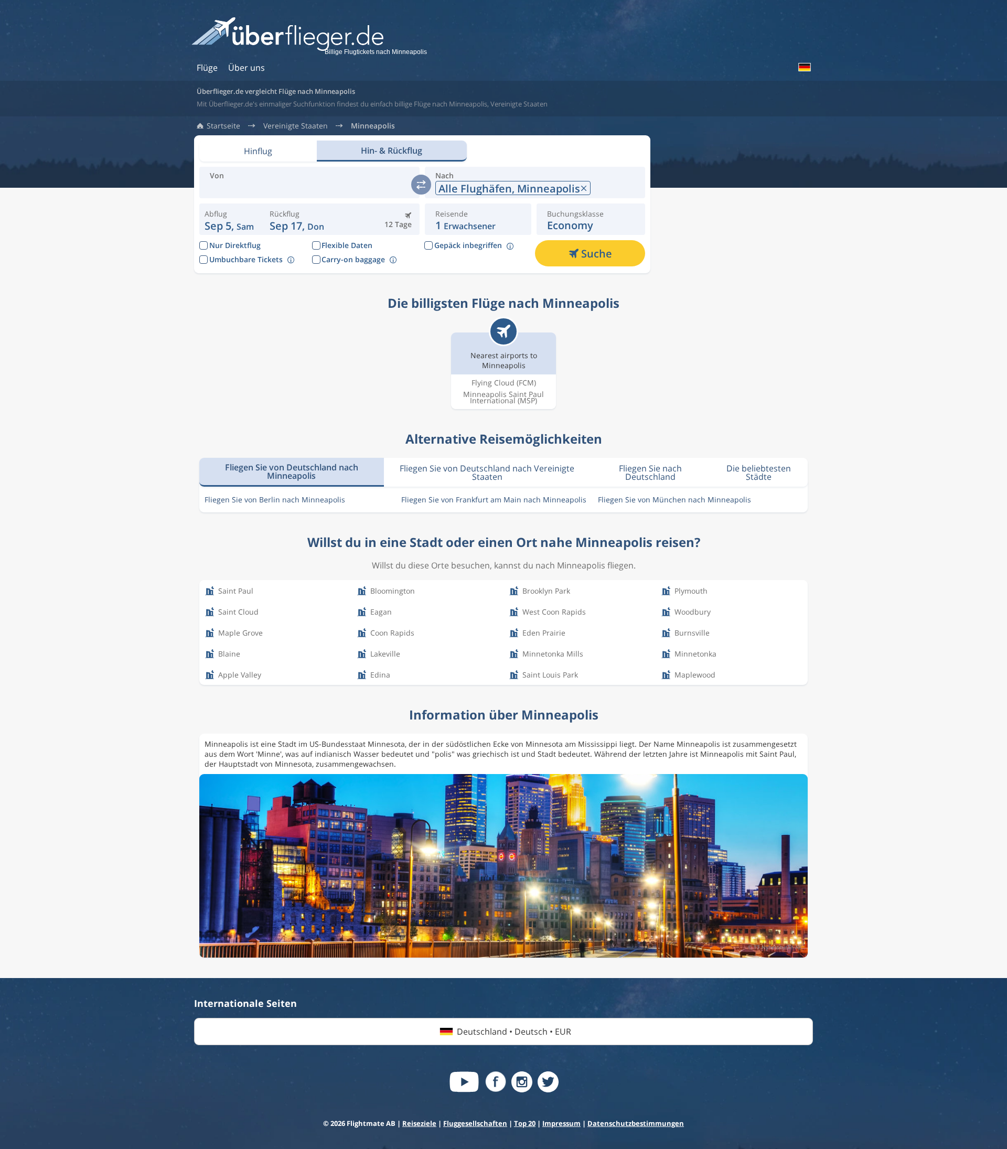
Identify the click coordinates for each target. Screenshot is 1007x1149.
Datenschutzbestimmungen (635, 1123)
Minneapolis (373, 126)
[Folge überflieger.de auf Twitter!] (548, 1081)
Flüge (207, 67)
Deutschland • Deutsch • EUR (514, 1031)
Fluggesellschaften (475, 1123)
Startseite (223, 126)
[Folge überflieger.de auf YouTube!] (464, 1082)
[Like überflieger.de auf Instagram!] (521, 1081)
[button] (296, 219)
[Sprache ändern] (804, 67)
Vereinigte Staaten (295, 126)
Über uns (246, 67)
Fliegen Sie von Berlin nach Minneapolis (275, 499)
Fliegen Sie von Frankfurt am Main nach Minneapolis (493, 499)
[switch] (421, 185)
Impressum (561, 1123)
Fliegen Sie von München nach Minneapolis (674, 499)
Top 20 (524, 1123)
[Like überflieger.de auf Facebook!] (495, 1081)
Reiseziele (419, 1123)
